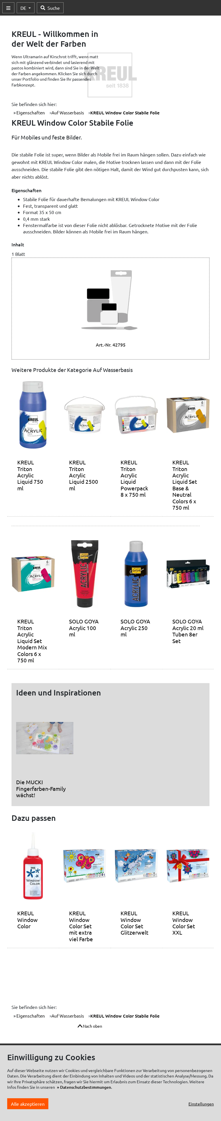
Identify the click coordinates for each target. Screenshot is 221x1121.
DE (23, 8)
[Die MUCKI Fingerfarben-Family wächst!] (44, 740)
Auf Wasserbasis (68, 112)
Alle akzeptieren (28, 1104)
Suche (53, 8)
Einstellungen (201, 1103)
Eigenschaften (30, 112)
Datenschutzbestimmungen (85, 1087)
